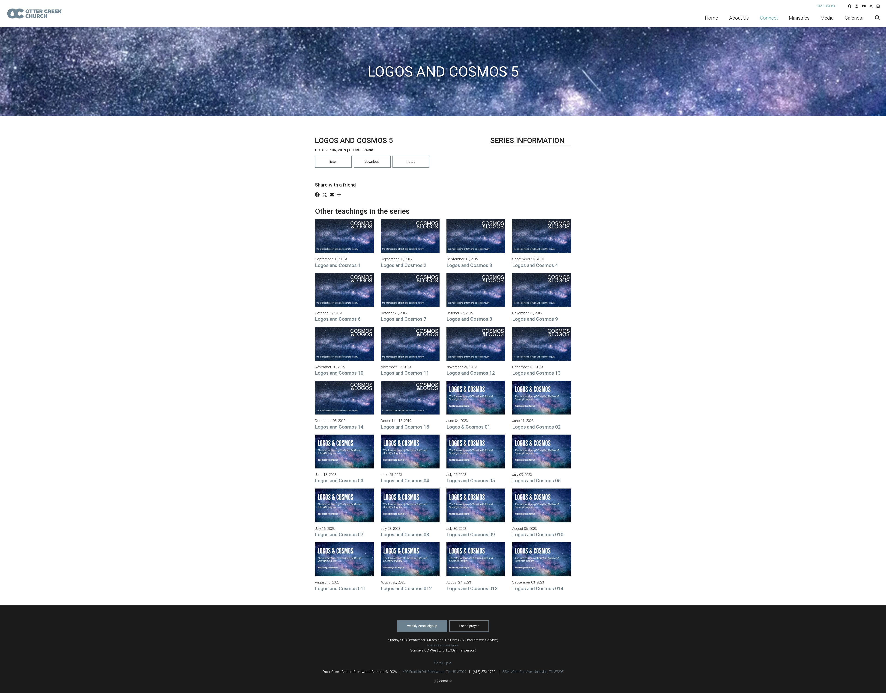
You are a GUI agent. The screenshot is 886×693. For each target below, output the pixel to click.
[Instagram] (856, 6)
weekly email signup (422, 626)
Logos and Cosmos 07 (339, 534)
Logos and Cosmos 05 (470, 480)
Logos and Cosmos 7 (403, 319)
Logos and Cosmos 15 (405, 427)
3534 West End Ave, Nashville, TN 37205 (532, 672)
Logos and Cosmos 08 (405, 534)
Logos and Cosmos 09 (470, 534)
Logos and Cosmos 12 (470, 373)
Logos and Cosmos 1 (338, 265)
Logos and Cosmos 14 (339, 427)
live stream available (443, 645)
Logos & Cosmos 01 (468, 427)
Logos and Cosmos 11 (405, 373)
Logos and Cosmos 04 (405, 480)
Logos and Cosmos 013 (472, 588)
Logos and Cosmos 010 (537, 534)
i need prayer (469, 626)
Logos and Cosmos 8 (469, 319)
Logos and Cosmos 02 (536, 427)
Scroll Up (441, 663)
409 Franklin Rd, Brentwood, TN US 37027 (434, 672)
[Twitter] (871, 6)
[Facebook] (849, 6)
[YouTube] (864, 6)
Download (372, 162)
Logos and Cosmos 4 (535, 265)
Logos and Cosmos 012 (406, 588)
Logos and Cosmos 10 (339, 373)
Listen (333, 162)
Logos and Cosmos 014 (537, 588)
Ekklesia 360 (443, 681)
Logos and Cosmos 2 (403, 265)
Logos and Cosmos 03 (339, 480)
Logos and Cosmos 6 (338, 319)
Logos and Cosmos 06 (536, 480)
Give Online (826, 6)
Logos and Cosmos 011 (340, 588)
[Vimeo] (878, 6)
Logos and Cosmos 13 (536, 373)
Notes (411, 162)
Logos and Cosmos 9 (535, 319)
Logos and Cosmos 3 (469, 265)
